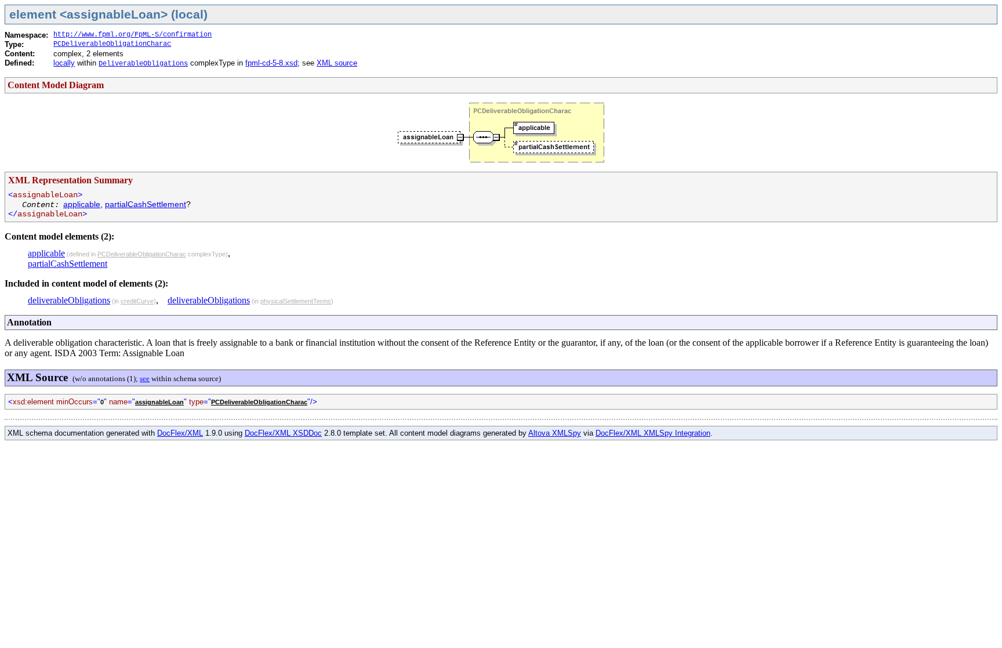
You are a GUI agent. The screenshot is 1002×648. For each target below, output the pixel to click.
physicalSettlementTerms (295, 301)
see (145, 378)
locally (64, 63)
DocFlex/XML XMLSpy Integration (653, 433)
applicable (81, 204)
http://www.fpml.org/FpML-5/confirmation (132, 35)
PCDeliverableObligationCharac (112, 44)
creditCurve (137, 301)
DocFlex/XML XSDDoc (283, 433)
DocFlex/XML (180, 433)
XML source (337, 63)
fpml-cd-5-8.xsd (271, 63)
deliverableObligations (69, 300)
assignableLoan (159, 402)
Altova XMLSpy (554, 433)
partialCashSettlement (145, 204)
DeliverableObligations (143, 64)
